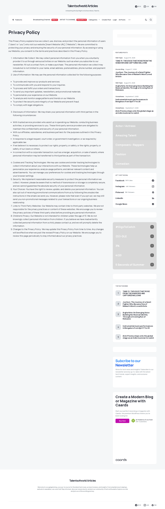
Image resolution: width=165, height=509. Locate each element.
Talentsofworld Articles (82, 6)
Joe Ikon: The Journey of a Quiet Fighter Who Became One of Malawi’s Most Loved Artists (134, 74)
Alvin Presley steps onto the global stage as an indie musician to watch (135, 112)
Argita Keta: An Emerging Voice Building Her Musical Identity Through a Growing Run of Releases (134, 88)
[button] (146, 19)
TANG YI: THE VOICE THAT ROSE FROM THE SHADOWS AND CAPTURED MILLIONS (134, 62)
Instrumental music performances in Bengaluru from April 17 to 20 (132, 100)
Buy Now (122, 421)
